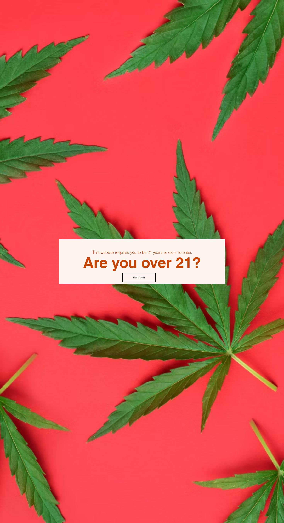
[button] (139, 277)
